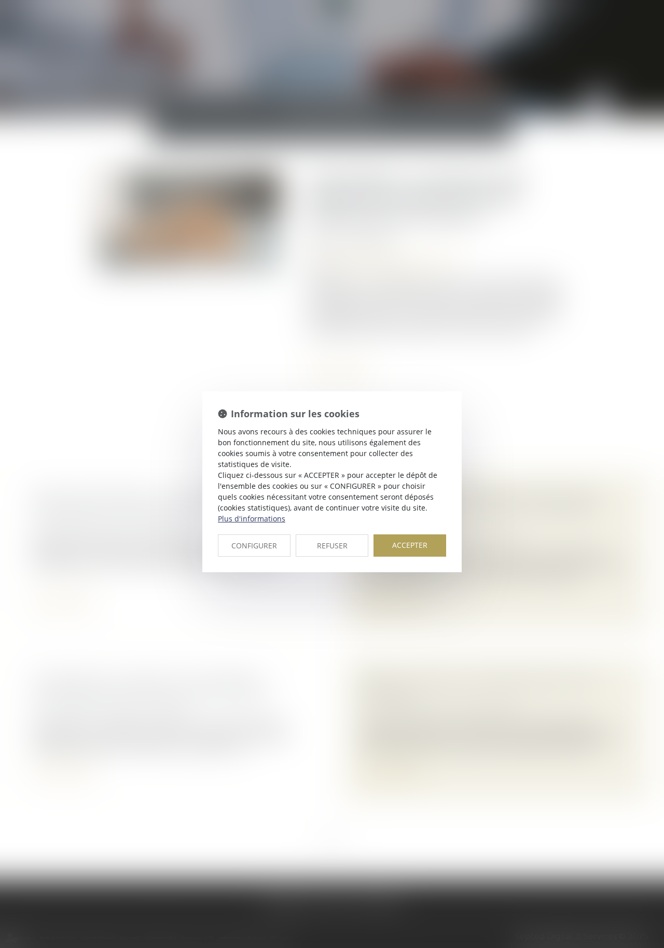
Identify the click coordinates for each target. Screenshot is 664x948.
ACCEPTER (409, 545)
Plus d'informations (251, 518)
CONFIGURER (254, 545)
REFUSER (332, 545)
